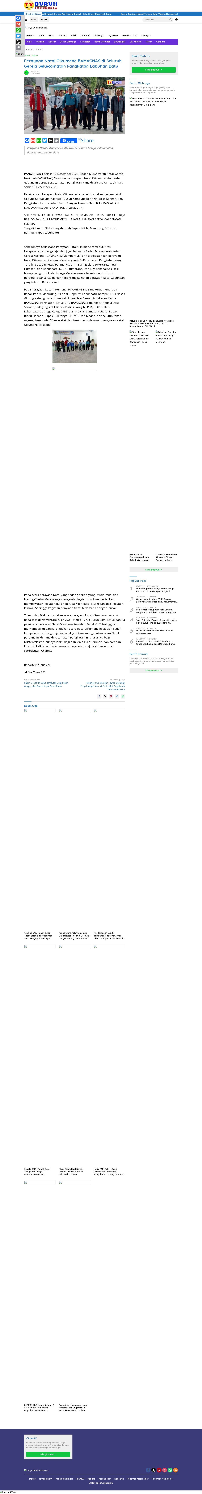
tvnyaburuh (35, 71)
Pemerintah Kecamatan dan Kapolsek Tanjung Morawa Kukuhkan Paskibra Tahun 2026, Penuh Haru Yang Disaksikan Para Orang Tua (73, 1408)
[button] (170, 19)
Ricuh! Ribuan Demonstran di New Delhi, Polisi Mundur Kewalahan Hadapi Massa (139, 557)
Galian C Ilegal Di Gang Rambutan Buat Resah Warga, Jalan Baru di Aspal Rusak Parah (46, 682)
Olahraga (98, 35)
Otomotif (85, 35)
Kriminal (63, 35)
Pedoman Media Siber (138, 1478)
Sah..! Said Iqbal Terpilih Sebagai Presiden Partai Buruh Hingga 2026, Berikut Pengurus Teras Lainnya (156, 621)
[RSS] (175, 1470)
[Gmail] (19, 24)
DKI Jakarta (136, 41)
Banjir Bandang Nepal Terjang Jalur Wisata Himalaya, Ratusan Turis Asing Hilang (126, 14)
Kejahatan (85, 41)
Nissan (149, 41)
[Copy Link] (19, 48)
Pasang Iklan (105, 1478)
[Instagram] (164, 1470)
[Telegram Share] (117, 696)
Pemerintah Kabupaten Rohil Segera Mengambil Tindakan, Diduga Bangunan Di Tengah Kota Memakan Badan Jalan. (156, 611)
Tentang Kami (45, 1478)
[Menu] (26, 19)
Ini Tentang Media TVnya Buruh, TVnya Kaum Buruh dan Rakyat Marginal (155, 590)
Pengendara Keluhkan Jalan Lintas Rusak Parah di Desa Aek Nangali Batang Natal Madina (74, 936)
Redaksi (91, 1478)
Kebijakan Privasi (64, 1478)
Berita (51, 35)
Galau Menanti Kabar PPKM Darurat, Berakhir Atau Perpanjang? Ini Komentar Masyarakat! (156, 600)
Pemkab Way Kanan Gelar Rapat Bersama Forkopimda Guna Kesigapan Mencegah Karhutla (38, 936)
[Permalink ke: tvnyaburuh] (26, 72)
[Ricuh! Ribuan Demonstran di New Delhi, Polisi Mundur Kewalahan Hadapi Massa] (141, 441)
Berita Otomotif (129, 35)
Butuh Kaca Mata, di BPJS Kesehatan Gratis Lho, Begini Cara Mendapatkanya (156, 642)
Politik (73, 35)
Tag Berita (112, 35)
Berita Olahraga (68, 41)
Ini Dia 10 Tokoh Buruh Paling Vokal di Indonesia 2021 (154, 632)
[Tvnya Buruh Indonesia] (36, 27)
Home (41, 35)
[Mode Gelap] (176, 19)
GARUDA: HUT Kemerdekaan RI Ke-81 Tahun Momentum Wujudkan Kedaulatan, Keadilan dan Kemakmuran (39, 1408)
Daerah (52, 41)
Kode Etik (119, 1478)
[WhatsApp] (19, 30)
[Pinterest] (159, 1470)
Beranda (30, 35)
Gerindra (160, 41)
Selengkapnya (152, 69)
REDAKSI (80, 1478)
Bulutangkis (120, 41)
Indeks (44, 19)
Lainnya (145, 35)
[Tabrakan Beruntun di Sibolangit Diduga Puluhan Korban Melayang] (167, 441)
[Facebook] (19, 18)
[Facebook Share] (99, 696)
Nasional (40, 41)
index (33, 19)
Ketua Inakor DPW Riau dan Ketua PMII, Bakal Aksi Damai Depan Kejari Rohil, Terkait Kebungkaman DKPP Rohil (152, 324)
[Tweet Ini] (105, 696)
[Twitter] (19, 36)
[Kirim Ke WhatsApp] (123, 696)
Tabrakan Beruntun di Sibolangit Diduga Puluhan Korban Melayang (166, 557)
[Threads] (19, 42)
